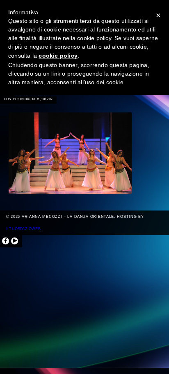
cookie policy (58, 55)
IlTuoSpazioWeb (23, 229)
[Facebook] (5, 240)
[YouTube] (14, 240)
